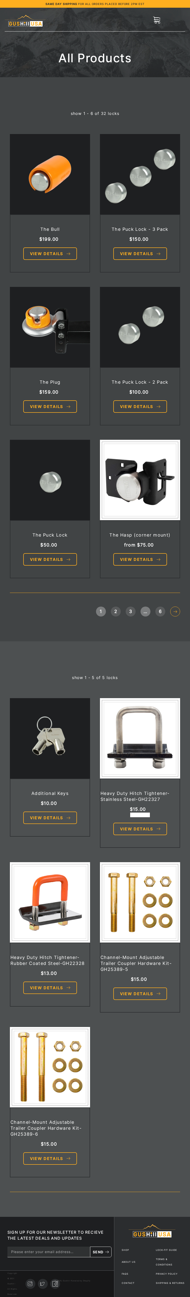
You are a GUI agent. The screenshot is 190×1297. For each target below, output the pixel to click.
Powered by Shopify (81, 1281)
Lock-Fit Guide (166, 1250)
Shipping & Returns (170, 1283)
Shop (125, 1250)
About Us (129, 1262)
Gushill (10, 1284)
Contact (128, 1283)
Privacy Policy (167, 1273)
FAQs (125, 1273)
